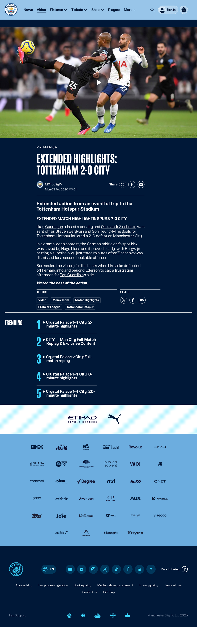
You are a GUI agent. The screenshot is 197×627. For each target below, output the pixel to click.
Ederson (92, 270)
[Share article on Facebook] (131, 184)
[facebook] (128, 569)
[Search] (152, 10)
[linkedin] (139, 569)
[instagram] (93, 569)
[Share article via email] (141, 184)
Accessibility (24, 585)
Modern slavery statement (115, 585)
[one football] (151, 569)
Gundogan (54, 227)
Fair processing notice (53, 585)
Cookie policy (82, 585)
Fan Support (17, 615)
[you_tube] (70, 569)
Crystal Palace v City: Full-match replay (69, 359)
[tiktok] (116, 569)
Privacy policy (148, 585)
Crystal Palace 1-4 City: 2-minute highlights (69, 324)
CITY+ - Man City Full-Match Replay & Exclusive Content (71, 342)
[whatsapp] (82, 569)
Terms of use (172, 585)
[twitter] (105, 569)
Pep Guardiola (71, 275)
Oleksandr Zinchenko (118, 227)
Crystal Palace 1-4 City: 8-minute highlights (69, 376)
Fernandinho (52, 270)
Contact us (89, 592)
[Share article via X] (122, 184)
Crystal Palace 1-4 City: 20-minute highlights (70, 393)
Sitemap (109, 592)
